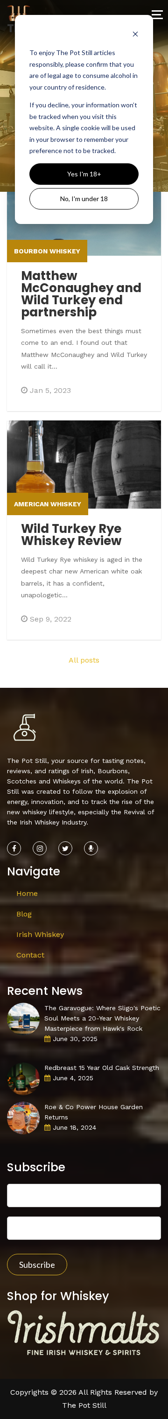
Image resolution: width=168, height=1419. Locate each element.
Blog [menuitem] (24, 913)
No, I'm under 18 (84, 199)
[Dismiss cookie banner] (135, 35)
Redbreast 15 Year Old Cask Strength (101, 1067)
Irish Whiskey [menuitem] (40, 934)
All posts (84, 660)
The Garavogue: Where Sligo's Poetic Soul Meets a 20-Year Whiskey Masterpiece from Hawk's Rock (102, 1018)
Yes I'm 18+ (84, 174)
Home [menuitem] (27, 893)
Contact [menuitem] (30, 955)
